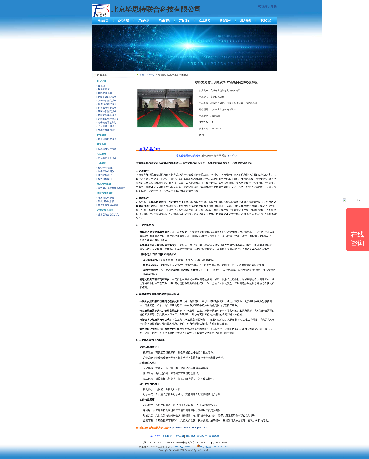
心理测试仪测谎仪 (107, 126)
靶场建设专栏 (267, 6)
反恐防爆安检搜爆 (107, 149)
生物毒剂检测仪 (106, 171)
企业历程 (167, 436)
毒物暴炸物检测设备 (108, 119)
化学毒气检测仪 (106, 167)
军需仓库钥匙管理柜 (108, 205)
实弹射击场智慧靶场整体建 (112, 188)
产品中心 (151, 75)
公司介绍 (123, 20)
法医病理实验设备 (107, 115)
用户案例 (245, 20)
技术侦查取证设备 (107, 139)
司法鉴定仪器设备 (107, 158)
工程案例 (179, 436)
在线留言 (202, 436)
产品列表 (164, 20)
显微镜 (101, 85)
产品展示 (143, 20)
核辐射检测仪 (105, 179)
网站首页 (103, 20)
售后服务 (190, 436)
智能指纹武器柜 (106, 201)
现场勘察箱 (104, 89)
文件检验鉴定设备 (107, 100)
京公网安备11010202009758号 (215, 446)
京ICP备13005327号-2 (186, 446)
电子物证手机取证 (107, 122)
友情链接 (214, 436)
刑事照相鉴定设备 (107, 107)
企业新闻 (204, 20)
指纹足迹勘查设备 (107, 96)
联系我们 (266, 20)
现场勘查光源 (105, 93)
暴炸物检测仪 (105, 175)
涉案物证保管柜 (106, 197)
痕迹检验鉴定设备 (107, 104)
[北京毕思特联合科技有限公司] (184, 70)
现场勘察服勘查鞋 (107, 130)
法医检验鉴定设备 (107, 111)
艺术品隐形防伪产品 (108, 214)
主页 (141, 75)
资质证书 (225, 20)
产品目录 (184, 20)
